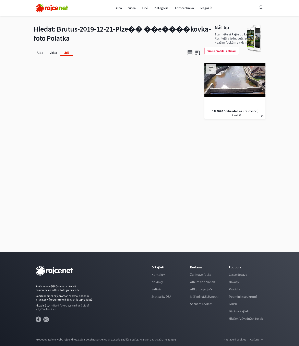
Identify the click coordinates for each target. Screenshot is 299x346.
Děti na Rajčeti (239, 311)
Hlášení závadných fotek (246, 318)
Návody (234, 282)
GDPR (233, 304)
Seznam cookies (201, 304)
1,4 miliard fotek (56, 305)
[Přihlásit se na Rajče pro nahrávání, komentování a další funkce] (261, 8)
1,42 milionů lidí (47, 309)
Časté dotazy (238, 274)
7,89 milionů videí (78, 305)
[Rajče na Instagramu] (46, 320)
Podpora (235, 267)
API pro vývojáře (201, 289)
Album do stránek (202, 282)
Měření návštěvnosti (204, 296)
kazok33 (236, 115)
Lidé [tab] (66, 53)
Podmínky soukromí (243, 296)
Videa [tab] (53, 53)
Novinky (157, 282)
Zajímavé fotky (200, 274)
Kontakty (158, 274)
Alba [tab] (40, 53)
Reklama (196, 267)
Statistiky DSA (161, 296)
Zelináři (157, 289)
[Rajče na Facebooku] (39, 320)
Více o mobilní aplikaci (221, 51)
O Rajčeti (158, 267)
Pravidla (234, 289)
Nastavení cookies (235, 339)
